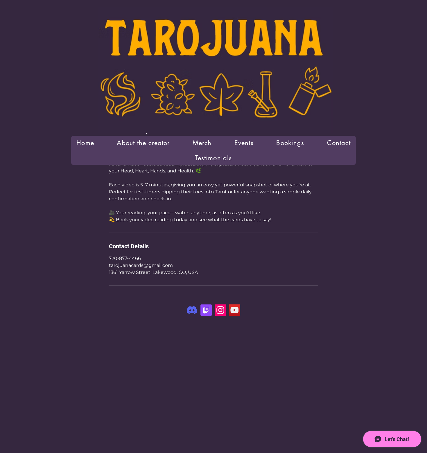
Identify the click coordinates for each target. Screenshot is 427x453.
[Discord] (192, 310)
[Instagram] (220, 310)
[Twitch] (206, 310)
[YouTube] (234, 310)
